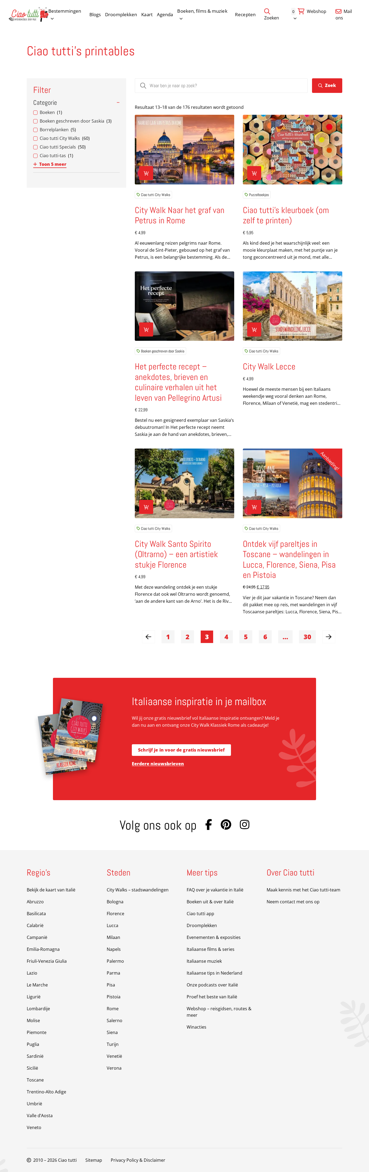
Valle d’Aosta (40, 1116)
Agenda (165, 14)
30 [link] (307, 636)
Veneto (34, 1127)
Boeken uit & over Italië (210, 902)
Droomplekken (121, 14)
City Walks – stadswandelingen (138, 890)
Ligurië (34, 997)
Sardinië (35, 1056)
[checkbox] (76, 112)
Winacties (196, 1027)
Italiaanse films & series (210, 949)
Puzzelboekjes (259, 194)
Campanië (37, 937)
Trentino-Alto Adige (46, 1092)
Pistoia (113, 997)
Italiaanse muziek (204, 961)
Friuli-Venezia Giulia (47, 961)
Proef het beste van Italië (212, 997)
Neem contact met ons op (293, 902)
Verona (114, 1068)
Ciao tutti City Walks (155, 194)
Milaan (113, 937)
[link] (148, 636)
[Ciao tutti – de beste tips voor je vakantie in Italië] (28, 14)
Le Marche (37, 985)
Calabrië (35, 925)
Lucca (112, 925)
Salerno (114, 1020)
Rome (113, 1009)
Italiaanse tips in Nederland (214, 973)
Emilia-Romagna (43, 949)
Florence (115, 914)
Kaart (147, 14)
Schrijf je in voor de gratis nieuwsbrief (181, 750)
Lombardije (38, 1009)
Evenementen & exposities (214, 937)
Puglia (33, 1044)
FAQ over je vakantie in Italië (215, 890)
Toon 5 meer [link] (52, 164)
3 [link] (207, 636)
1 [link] (168, 636)
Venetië (114, 1056)
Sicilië (32, 1068)
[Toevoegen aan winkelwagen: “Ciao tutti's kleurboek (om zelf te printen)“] (254, 173)
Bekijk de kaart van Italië (51, 890)
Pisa (111, 985)
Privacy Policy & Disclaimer (138, 1160)
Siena (112, 1032)
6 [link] (265, 636)
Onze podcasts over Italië (212, 985)
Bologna (115, 902)
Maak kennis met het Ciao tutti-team (303, 890)
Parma (113, 973)
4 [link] (226, 636)
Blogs (95, 14)
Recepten (245, 14)
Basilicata (36, 914)
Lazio (32, 973)
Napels (114, 949)
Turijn (113, 1044)
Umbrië (34, 1104)
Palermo (115, 961)
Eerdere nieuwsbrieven (158, 764)
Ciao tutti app (200, 914)
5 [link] (246, 636)
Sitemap (93, 1160)
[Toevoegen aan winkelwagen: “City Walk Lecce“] (254, 329)
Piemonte (36, 1032)
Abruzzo (35, 902)
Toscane (35, 1080)
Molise (33, 1020)
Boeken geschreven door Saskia (162, 351)
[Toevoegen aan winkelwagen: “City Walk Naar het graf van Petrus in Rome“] (146, 173)
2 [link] (187, 636)
